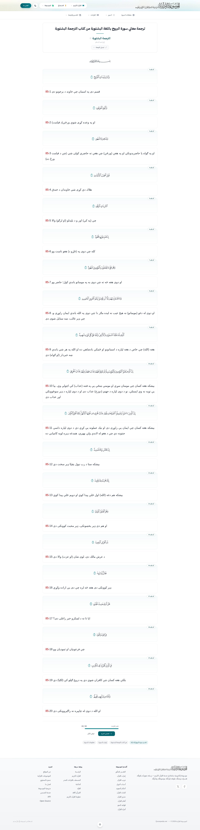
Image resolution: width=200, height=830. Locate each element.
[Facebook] (184, 786)
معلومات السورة (89, 742)
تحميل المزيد (105, 733)
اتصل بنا (25, 5)
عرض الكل (91, 733)
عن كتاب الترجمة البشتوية (119, 742)
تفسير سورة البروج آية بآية (139, 742)
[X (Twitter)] (178, 786)
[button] (110, 15)
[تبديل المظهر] (35, 5)
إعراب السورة (103, 742)
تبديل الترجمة (100, 47)
